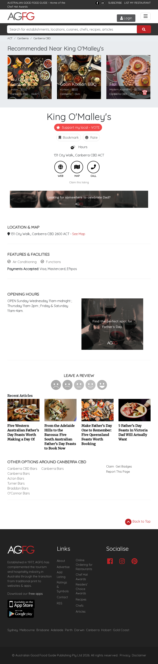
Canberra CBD (42, 38)
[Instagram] (102, 3)
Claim (110, 466)
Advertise (63, 567)
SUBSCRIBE (115, 2)
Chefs (80, 605)
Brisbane (42, 630)
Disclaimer (139, 655)
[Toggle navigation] (146, 16)
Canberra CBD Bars (22, 469)
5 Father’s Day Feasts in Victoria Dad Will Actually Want (133, 432)
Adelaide (57, 630)
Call (93, 167)
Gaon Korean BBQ (78, 84)
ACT (9, 38)
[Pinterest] (135, 561)
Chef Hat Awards (17, 6)
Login (127, 18)
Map (77, 167)
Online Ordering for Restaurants (84, 564)
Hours (82, 147)
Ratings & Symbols (63, 587)
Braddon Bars (18, 488)
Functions (53, 262)
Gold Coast (121, 630)
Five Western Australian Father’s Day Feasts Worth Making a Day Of (23, 432)
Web (60, 167)
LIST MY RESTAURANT (137, 2)
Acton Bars (15, 478)
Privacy (125, 655)
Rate (93, 137)
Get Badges (124, 466)
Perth (69, 630)
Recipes (81, 599)
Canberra (23, 38)
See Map (78, 234)
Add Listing (61, 574)
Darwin (79, 630)
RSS (59, 603)
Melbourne (27, 630)
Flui (112, 84)
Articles (81, 611)
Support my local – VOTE (80, 127)
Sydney (12, 630)
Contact (62, 597)
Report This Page (118, 471)
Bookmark (70, 137)
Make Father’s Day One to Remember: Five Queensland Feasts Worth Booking (96, 435)
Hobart (106, 630)
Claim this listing (79, 182)
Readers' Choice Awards (82, 589)
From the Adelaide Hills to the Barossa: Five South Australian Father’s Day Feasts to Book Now (60, 437)
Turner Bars (16, 483)
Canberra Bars (18, 473)
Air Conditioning (25, 262)
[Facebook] (97, 3)
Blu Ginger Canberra (21, 82)
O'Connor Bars (18, 493)
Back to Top (141, 521)
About (61, 561)
